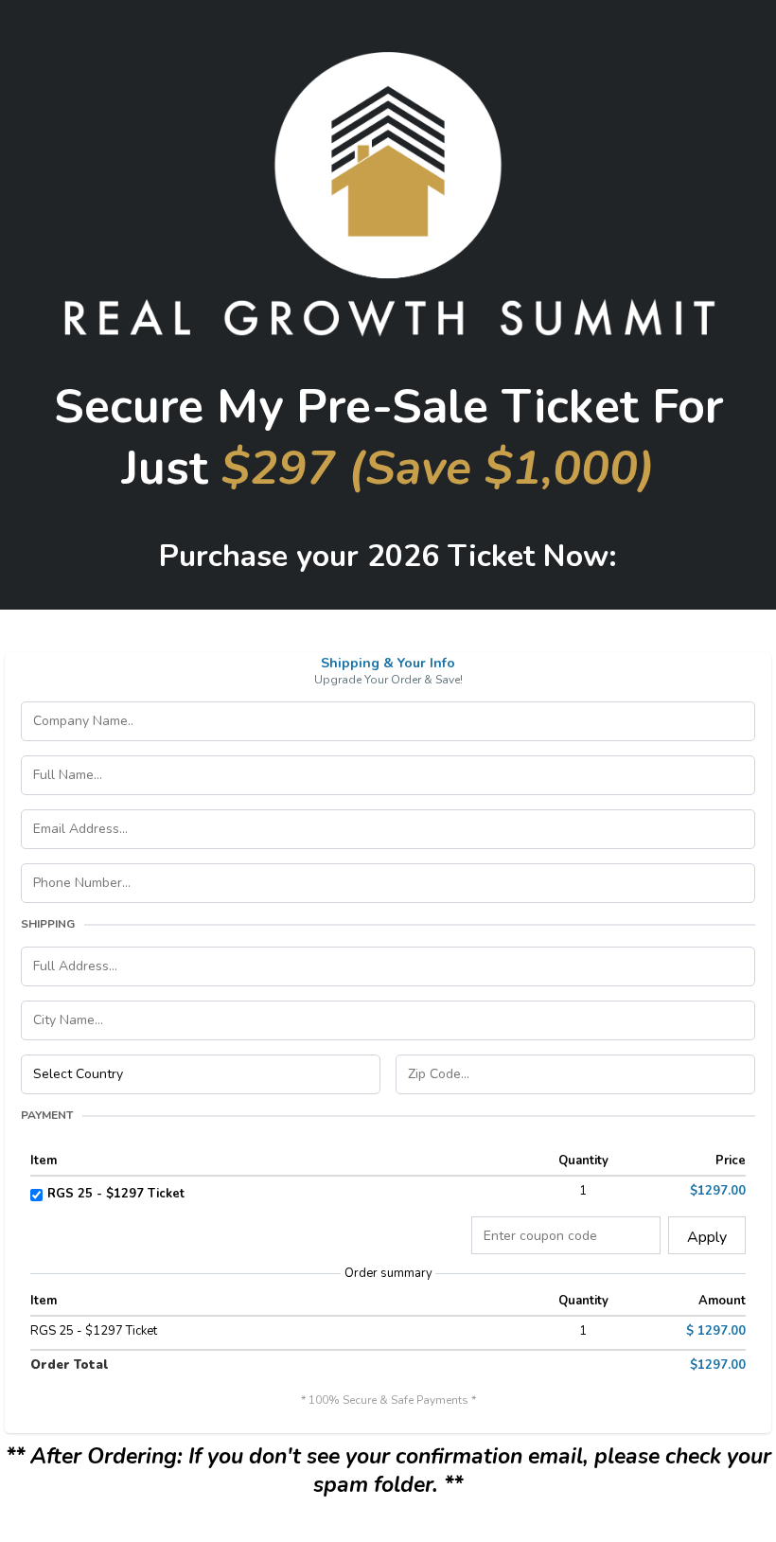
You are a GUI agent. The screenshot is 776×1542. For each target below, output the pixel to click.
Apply (707, 1237)
